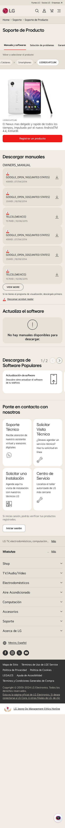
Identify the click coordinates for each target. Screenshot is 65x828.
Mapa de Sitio (10, 664)
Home (6, 19)
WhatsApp (9, 551)
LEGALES (8, 675)
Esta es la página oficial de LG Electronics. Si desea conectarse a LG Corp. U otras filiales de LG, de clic (32, 696)
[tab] (15, 45)
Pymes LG (36, 3)
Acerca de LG (12, 631)
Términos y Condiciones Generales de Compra (28, 680)
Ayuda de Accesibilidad (29, 675)
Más (53, 541)
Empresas (56, 3)
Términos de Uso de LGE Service (40, 664)
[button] (37, 10)
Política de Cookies (41, 670)
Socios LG (46, 3)
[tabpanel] (32, 225)
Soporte (17, 19)
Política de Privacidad (15, 670)
